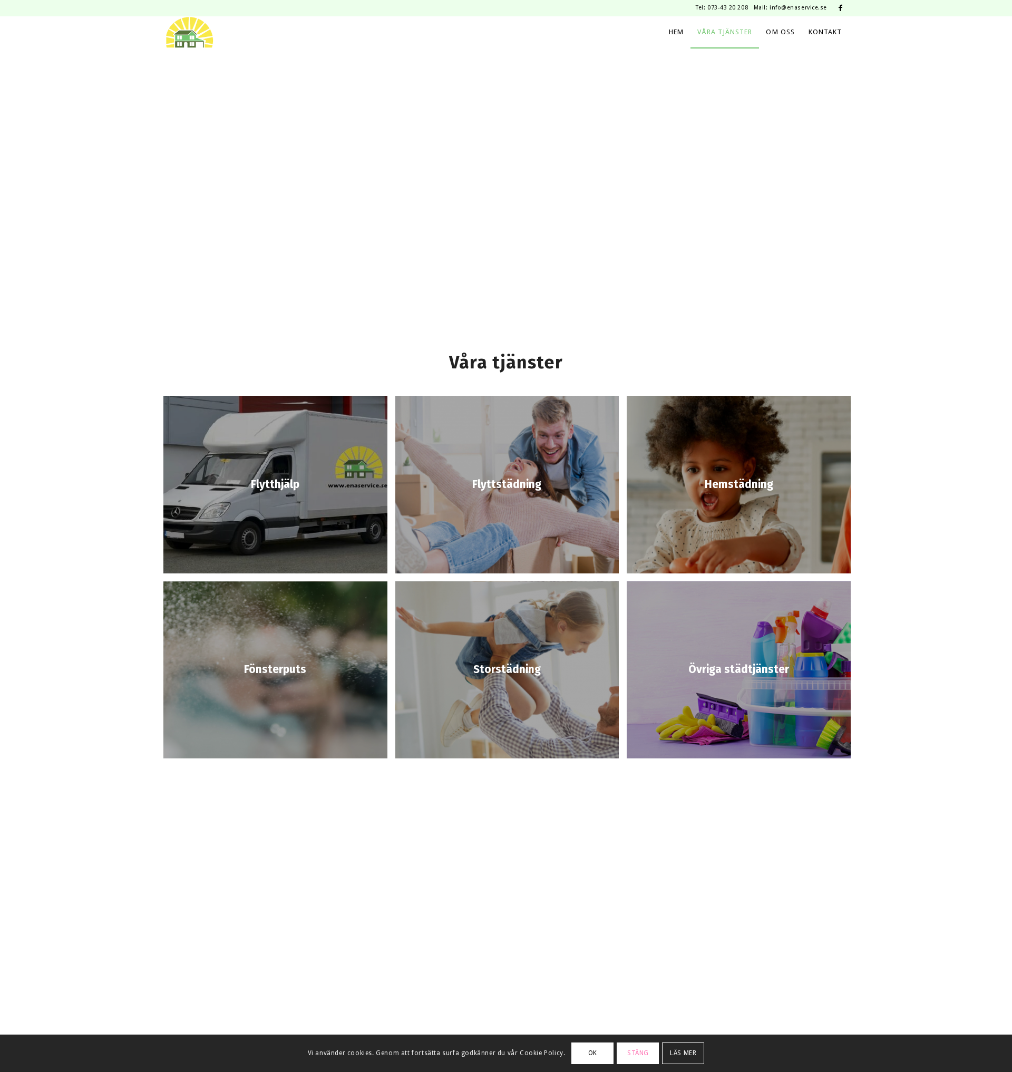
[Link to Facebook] (841, 8)
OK (592, 1053)
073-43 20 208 (727, 7)
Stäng (638, 1053)
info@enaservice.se (798, 7)
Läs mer (683, 1053)
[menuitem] (676, 32)
